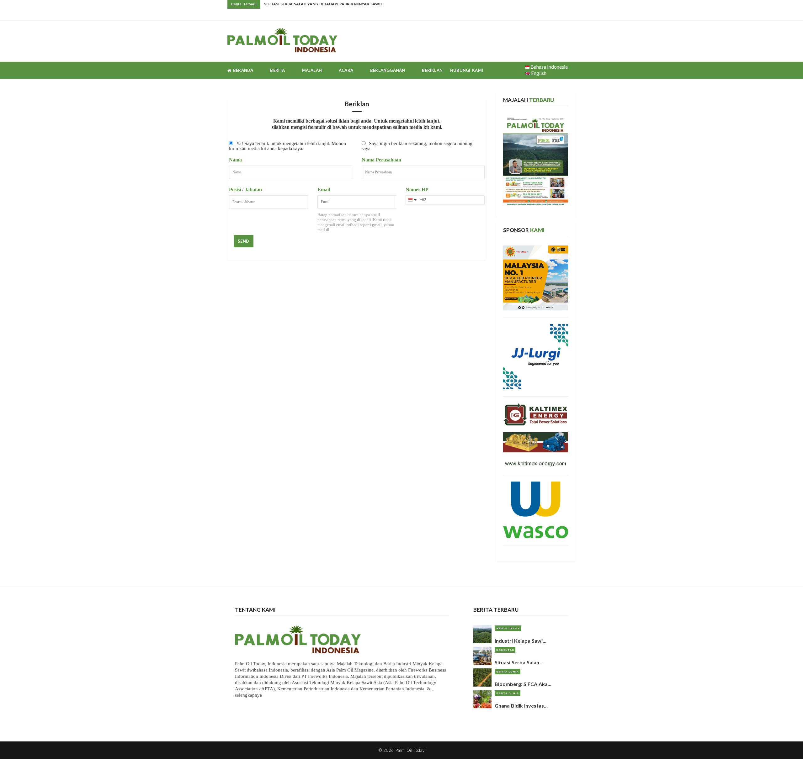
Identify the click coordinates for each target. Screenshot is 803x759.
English (538, 73)
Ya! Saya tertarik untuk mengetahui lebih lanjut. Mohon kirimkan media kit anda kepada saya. (287, 146)
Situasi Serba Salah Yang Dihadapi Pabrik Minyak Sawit (323, 4)
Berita (277, 70)
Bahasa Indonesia (548, 67)
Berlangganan (387, 70)
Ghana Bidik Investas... (521, 706)
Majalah (312, 70)
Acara (346, 70)
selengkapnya (248, 695)
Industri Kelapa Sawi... (520, 641)
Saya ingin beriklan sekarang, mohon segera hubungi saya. (418, 146)
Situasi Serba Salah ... (519, 662)
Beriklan (432, 70)
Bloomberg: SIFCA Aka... (523, 684)
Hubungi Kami (466, 70)
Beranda (242, 70)
